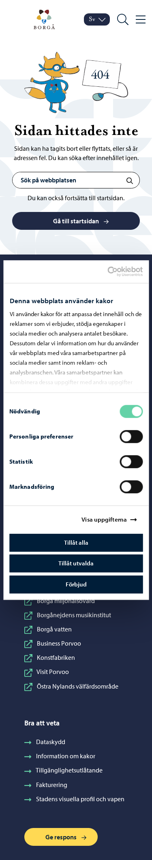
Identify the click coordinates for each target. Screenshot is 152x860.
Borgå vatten (54, 629)
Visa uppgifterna (104, 519)
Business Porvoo (59, 643)
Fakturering (51, 785)
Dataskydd (50, 742)
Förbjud (76, 584)
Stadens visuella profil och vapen (80, 799)
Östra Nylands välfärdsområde (77, 686)
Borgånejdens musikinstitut (74, 615)
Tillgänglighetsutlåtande (69, 770)
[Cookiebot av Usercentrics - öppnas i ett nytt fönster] (114, 271)
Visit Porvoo (52, 671)
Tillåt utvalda (76, 563)
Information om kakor (65, 756)
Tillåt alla (76, 542)
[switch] (131, 436)
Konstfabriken (56, 657)
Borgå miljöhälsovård (66, 601)
